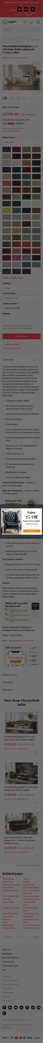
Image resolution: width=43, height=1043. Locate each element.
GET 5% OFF (32, 531)
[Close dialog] (40, 510)
